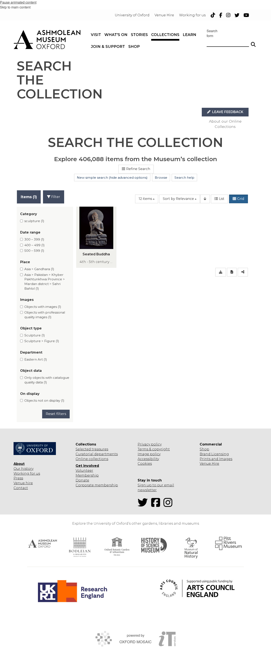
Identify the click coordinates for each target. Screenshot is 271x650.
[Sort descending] (205, 199)
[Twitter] (144, 505)
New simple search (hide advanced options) (112, 178)
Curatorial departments (97, 454)
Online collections (92, 459)
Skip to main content (15, 7)
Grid (240, 199)
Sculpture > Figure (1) (41, 341)
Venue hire (23, 483)
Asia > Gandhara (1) (39, 269)
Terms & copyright (154, 449)
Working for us (27, 474)
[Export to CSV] (220, 272)
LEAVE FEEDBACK (227, 112)
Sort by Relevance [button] (178, 199)
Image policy (149, 454)
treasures (99, 449)
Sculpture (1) (34, 335)
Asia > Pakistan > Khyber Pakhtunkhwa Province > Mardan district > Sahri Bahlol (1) (44, 281)
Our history (23, 469)
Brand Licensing (214, 454)
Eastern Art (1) (35, 359)
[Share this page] (243, 272)
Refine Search (138, 169)
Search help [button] (184, 178)
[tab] (29, 196)
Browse (161, 178)
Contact (21, 488)
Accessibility (148, 459)
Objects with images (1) (42, 307)
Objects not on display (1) (44, 400)
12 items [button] (145, 199)
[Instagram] (169, 505)
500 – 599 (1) (34, 251)
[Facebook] (157, 505)
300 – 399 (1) (34, 239)
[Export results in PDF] (232, 272)
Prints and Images (216, 459)
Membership (87, 475)
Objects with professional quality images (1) (44, 314)
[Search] (253, 42)
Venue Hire (209, 464)
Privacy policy (150, 444)
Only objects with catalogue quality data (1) (46, 380)
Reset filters (56, 414)
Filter (55, 197)
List (221, 199)
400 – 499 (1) (34, 245)
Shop (204, 449)
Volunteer (84, 471)
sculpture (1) (34, 221)
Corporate (85, 485)
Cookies (145, 464)
